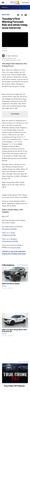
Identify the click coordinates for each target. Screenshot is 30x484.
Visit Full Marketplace (22, 265)
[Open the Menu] (2, 2)
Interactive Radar (15, 247)
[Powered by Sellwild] (25, 362)
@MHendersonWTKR (9, 235)
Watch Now (25, 2)
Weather (6, 15)
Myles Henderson (13, 56)
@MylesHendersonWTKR (10, 241)
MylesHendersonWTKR (9, 229)
